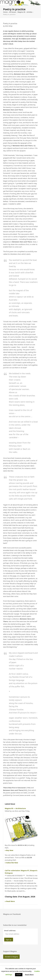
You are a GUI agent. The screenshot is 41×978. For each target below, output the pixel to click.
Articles (29, 12)
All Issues (12, 12)
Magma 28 (21, 12)
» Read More (10, 901)
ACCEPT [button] (18, 975)
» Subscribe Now (11, 863)
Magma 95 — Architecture (15, 808)
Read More (29, 974)
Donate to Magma (11, 957)
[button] (37, 3)
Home (5, 12)
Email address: (10, 930)
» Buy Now (9, 850)
